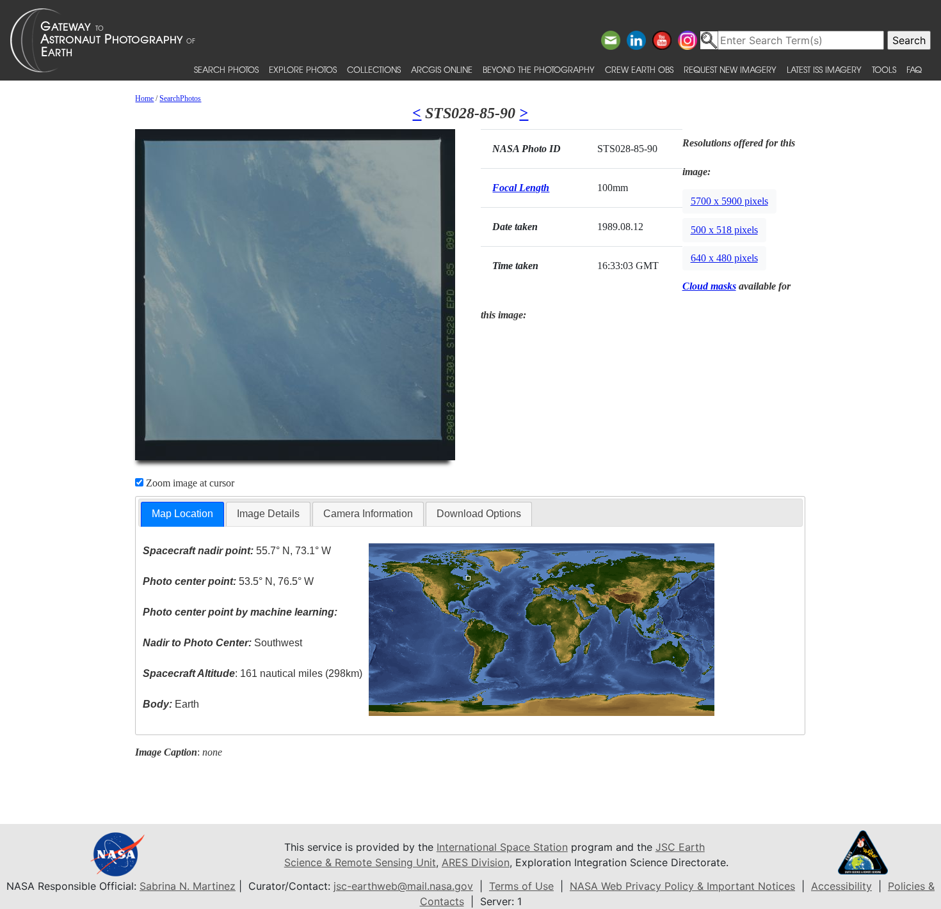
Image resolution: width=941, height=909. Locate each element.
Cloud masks (709, 286)
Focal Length (520, 187)
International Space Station (502, 847)
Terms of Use (521, 886)
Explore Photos (303, 69)
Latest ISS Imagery (824, 69)
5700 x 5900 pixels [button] (729, 201)
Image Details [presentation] (268, 513)
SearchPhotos (180, 98)
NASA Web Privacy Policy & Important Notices (682, 886)
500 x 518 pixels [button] (724, 229)
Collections (374, 69)
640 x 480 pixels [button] (724, 257)
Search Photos (226, 69)
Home (144, 98)
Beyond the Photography (539, 69)
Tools (884, 69)
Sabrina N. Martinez (188, 886)
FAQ (914, 69)
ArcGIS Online (441, 69)
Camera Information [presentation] (368, 513)
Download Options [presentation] (479, 513)
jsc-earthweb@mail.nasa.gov (403, 886)
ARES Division (476, 862)
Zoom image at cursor (188, 483)
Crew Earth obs (639, 69)
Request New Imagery (730, 69)
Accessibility (841, 886)
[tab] (182, 514)
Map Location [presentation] (182, 513)
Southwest (222, 642)
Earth (171, 704)
